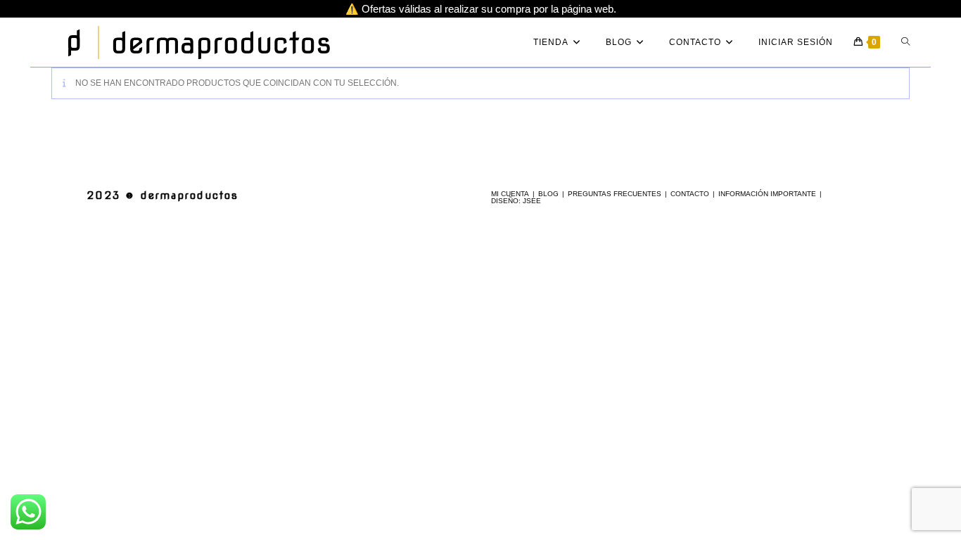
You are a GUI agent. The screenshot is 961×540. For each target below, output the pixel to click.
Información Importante (767, 194)
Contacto (689, 194)
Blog (548, 194)
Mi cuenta (510, 194)
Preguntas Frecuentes (614, 194)
